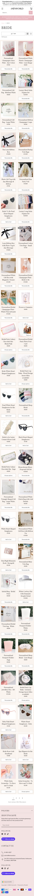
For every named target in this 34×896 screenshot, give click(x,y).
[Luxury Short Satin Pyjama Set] (25, 80)
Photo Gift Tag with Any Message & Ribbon (8, 181)
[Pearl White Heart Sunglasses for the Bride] (8, 395)
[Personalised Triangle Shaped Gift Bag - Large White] (8, 487)
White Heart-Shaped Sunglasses (8, 530)
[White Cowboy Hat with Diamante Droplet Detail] (25, 581)
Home (2, 23)
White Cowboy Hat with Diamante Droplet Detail (25, 593)
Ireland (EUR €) (8, 882)
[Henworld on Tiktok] (8, 834)
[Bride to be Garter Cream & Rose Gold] (8, 427)
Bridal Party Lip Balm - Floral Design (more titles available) (25, 374)
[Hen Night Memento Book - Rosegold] (8, 551)
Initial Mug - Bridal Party (8, 592)
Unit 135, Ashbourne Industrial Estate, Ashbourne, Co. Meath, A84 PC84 (18, 859)
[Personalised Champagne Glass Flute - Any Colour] (8, 48)
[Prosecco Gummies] (25, 297)
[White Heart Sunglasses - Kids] (25, 712)
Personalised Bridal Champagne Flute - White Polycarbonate (8, 309)
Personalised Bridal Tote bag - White (8, 625)
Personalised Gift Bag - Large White (8, 121)
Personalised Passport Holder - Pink (8, 657)
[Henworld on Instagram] (5, 834)
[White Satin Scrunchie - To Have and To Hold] (8, 771)
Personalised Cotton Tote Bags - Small (26, 244)
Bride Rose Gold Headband (8, 752)
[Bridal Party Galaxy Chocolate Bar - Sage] (8, 457)
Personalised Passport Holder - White (26, 625)
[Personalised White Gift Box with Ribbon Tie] (25, 519)
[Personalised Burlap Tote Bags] (25, 140)
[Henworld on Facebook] (2, 834)
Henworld (13, 885)
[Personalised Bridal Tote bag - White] (8, 614)
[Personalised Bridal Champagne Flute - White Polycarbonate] (8, 297)
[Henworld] (17, 8)
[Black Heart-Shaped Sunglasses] (25, 427)
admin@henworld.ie (9, 855)
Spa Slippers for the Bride (25, 752)
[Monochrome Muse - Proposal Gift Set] (25, 457)
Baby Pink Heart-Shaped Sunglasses (8, 722)
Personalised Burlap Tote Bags (26, 150)
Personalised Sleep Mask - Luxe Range (25, 656)
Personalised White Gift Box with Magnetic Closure (8, 277)
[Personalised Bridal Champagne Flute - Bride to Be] (25, 265)
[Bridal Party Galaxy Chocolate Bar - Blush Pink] (8, 329)
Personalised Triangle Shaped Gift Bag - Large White (8, 499)
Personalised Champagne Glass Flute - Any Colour (8, 60)
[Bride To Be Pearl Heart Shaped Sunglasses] (8, 201)
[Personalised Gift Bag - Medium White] (8, 80)
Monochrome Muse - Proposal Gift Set (25, 468)
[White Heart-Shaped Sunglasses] (8, 519)
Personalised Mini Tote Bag (25, 563)
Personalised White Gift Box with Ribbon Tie (25, 531)
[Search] (31, 12)
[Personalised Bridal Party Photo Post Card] (25, 329)
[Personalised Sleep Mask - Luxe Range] (25, 645)
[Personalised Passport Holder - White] (25, 613)
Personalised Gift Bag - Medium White (8, 91)
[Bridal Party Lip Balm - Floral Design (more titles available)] (25, 361)
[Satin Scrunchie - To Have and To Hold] (25, 771)
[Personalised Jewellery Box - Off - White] (8, 677)
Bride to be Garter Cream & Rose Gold (8, 438)
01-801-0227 (7, 852)
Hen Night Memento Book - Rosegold (8, 562)
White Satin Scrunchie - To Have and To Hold (8, 783)
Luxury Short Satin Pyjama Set (25, 91)
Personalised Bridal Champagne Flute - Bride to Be (25, 277)
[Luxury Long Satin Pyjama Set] (25, 201)
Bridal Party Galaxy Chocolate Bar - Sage (8, 468)
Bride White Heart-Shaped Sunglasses (8, 372)
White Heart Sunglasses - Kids (25, 722)
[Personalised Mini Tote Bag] (25, 551)
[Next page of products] (22, 798)
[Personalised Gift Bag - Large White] (8, 110)
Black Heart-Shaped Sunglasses (26, 438)
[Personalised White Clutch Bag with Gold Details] (25, 487)
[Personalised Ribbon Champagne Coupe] (25, 110)
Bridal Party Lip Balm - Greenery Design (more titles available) (25, 690)
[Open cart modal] (31, 8)
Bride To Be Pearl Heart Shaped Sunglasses (8, 213)
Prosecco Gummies (25, 307)
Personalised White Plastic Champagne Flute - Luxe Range (25, 60)
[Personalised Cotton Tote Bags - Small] (25, 233)
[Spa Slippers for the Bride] (25, 741)
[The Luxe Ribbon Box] (8, 140)
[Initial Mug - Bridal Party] (8, 581)
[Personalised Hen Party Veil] (25, 169)
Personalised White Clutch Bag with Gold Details (25, 499)
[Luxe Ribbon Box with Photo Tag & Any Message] (8, 233)
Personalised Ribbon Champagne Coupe (25, 121)
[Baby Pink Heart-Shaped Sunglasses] (8, 712)
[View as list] (31, 33)
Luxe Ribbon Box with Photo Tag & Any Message (8, 245)
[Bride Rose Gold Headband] (8, 741)
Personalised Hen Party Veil (25, 180)
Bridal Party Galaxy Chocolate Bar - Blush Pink (8, 341)
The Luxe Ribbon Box (8, 150)
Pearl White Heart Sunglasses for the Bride (8, 407)
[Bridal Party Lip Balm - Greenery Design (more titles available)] (25, 677)
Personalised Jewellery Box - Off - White (8, 689)
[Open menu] (2, 8)
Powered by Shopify (23, 885)
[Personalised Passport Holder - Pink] (8, 645)
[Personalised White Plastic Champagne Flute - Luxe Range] (25, 48)
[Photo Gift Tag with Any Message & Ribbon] (8, 169)
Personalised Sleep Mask (25, 406)
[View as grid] (27, 33)
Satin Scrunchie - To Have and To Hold (25, 782)
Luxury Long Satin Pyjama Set (25, 212)
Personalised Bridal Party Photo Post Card (25, 341)
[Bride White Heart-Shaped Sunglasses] (8, 361)
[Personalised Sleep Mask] (25, 395)
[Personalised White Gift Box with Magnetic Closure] (8, 265)
